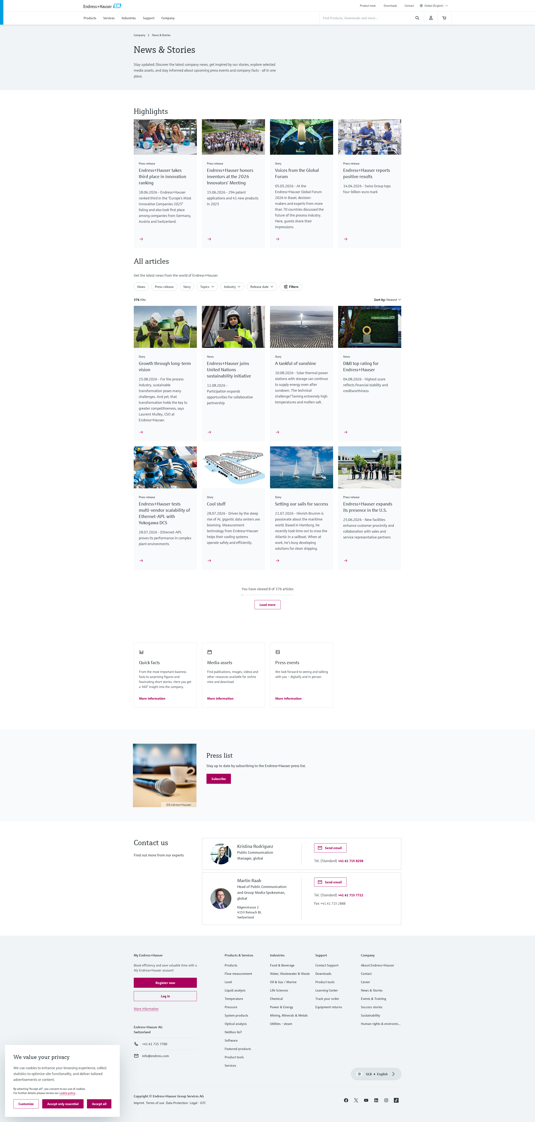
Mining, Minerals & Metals (289, 1015)
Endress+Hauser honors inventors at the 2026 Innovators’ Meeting (230, 176)
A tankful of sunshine (295, 363)
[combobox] (436, 6)
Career (365, 982)
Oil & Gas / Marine (283, 982)
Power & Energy (281, 1007)
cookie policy (67, 1093)
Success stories (371, 1007)
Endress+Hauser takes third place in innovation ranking (162, 176)
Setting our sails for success (301, 504)
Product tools (368, 6)
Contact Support (326, 965)
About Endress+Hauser (377, 965)
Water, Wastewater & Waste (290, 973)
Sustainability (370, 1015)
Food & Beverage (282, 965)
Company (139, 35)
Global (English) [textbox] (433, 6)
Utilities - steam (281, 1024)
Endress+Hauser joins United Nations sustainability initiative (229, 370)
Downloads (390, 6)
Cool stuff (216, 504)
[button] (268, 604)
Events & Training (373, 999)
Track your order (327, 999)
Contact (409, 6)
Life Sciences (279, 990)
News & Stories (372, 990)
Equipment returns (328, 1007)
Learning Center (326, 990)
